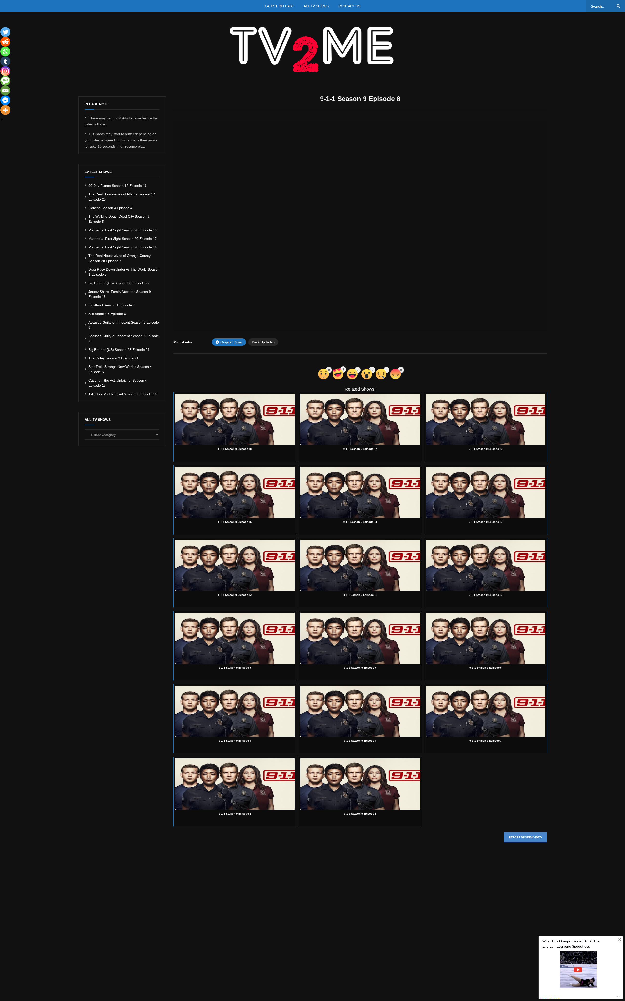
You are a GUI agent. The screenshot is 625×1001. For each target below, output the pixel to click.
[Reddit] (5, 42)
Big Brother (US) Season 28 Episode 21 (119, 350)
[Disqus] (360, 919)
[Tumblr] (5, 61)
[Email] (5, 90)
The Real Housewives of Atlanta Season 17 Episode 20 (121, 196)
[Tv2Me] (312, 49)
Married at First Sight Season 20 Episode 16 (122, 247)
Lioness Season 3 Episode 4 (110, 208)
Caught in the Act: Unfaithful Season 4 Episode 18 (117, 382)
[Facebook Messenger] (5, 100)
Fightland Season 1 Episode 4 (111, 305)
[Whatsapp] (5, 51)
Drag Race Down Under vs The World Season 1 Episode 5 (123, 271)
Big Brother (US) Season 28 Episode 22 (119, 283)
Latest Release (279, 6)
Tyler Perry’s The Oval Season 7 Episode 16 (122, 394)
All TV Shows (316, 6)
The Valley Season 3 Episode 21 (113, 358)
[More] (5, 110)
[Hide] (2, 119)
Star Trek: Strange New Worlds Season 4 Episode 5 (120, 369)
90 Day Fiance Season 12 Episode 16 (117, 186)
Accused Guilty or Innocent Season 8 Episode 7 (123, 338)
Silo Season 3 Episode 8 (107, 314)
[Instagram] (5, 71)
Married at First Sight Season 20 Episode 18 (122, 230)
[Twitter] (5, 32)
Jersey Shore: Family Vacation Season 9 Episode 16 (119, 294)
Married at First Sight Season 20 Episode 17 (122, 239)
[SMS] (5, 81)
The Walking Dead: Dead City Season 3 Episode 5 (118, 218)
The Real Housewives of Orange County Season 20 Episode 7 (119, 258)
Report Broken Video (525, 837)
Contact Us (349, 6)
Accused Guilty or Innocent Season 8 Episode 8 (123, 324)
